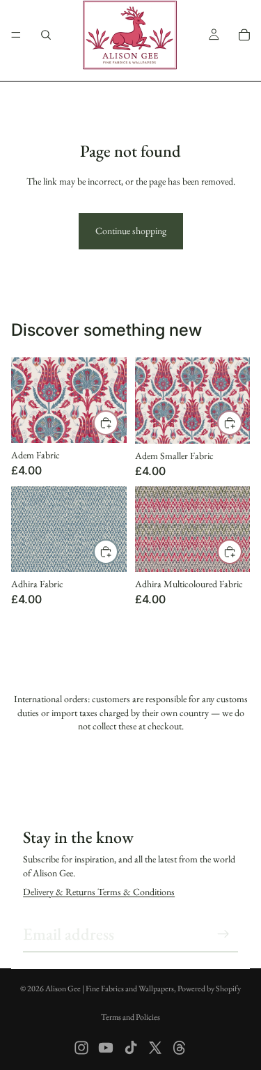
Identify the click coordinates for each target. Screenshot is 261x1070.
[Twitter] (155, 1047)
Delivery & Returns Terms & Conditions (99, 891)
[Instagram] (81, 1047)
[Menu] (16, 35)
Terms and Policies (130, 1017)
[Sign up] (223, 934)
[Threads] (179, 1047)
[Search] (46, 35)
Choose (117, 422)
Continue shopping (130, 230)
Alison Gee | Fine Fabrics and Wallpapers (109, 988)
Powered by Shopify (209, 988)
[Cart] (244, 35)
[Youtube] (105, 1047)
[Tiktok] (130, 1047)
